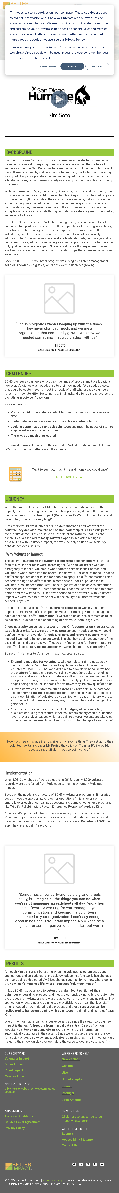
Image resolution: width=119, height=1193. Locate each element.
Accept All (72, 66)
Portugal (68, 1093)
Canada (67, 1066)
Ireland (67, 1086)
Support (67, 1133)
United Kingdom (73, 1079)
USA (65, 1072)
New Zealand (71, 1059)
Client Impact (14, 1070)
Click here (69, 1116)
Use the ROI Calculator (70, 477)
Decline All (97, 66)
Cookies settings (47, 66)
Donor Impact (14, 1064)
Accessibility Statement (78, 1139)
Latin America (72, 1100)
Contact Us (70, 1145)
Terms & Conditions (19, 1116)
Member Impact (16, 1076)
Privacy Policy (52, 1180)
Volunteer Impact (17, 1058)
